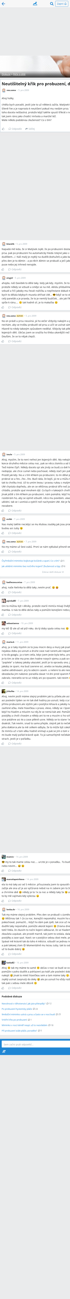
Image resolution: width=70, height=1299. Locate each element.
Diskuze (6, 74)
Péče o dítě (19, 74)
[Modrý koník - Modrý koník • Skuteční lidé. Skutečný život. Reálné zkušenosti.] (35, 4)
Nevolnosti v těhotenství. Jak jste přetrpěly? (24, 1003)
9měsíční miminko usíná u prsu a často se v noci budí (28, 1014)
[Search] (52, 4)
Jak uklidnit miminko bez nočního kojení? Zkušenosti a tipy (31, 566)
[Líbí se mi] (4, 129)
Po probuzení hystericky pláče (17, 1008)
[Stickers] (4, 1051)
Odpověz (17, 128)
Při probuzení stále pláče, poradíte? (19, 1030)
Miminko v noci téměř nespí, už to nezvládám (24, 1025)
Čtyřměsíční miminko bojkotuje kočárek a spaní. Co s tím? (31, 560)
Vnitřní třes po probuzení (14, 1019)
